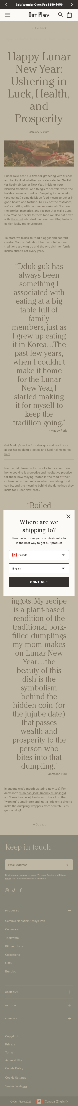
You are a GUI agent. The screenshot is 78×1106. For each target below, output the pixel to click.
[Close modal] (68, 516)
